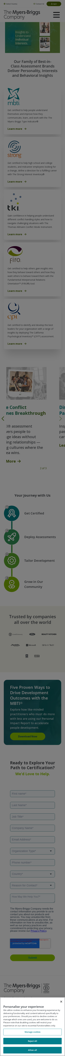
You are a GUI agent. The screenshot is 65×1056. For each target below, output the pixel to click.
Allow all (32, 1050)
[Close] (61, 1001)
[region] (32, 1026)
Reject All (32, 1041)
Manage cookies (33, 1031)
